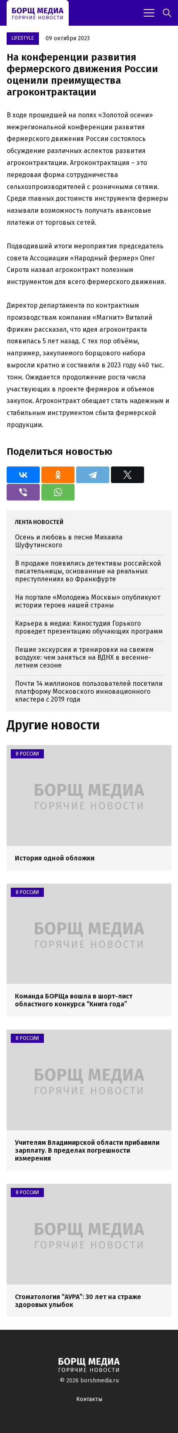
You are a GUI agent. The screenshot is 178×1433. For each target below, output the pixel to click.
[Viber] (23, 492)
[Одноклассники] (58, 474)
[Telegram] (92, 474)
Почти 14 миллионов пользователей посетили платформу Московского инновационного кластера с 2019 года (89, 691)
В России (27, 754)
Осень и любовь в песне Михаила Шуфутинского (69, 541)
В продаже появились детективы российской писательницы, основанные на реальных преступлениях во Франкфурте (88, 571)
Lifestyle (23, 38)
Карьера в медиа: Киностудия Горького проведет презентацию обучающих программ (89, 627)
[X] (127, 474)
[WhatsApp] (58, 492)
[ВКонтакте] (23, 474)
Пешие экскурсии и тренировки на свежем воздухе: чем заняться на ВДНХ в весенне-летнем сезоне (84, 657)
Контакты (89, 1399)
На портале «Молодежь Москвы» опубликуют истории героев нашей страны (87, 601)
